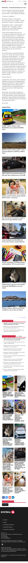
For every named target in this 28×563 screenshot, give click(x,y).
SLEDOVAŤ (5, 504)
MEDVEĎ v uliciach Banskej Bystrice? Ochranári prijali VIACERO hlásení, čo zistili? (14, 324)
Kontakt (5, 519)
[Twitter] (6, 497)
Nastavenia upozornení (8, 529)
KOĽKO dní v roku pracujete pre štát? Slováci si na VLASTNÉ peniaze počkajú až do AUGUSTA (14, 363)
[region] (12, 2)
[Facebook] (3, 497)
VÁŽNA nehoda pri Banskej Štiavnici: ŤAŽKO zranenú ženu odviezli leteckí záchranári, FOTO (14, 327)
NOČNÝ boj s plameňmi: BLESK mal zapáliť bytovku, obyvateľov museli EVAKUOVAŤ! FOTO (14, 330)
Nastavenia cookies (7, 527)
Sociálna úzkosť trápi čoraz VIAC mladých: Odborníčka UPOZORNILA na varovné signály (14, 346)
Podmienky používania (8, 524)
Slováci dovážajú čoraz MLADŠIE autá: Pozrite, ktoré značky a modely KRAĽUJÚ (14, 342)
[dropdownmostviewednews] (14, 334)
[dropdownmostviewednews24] (14, 374)
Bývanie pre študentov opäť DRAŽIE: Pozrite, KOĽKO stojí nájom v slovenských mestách (14, 353)
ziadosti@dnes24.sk (21, 541)
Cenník (5, 522)
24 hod (20, 336)
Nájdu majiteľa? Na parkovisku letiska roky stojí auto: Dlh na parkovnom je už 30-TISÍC (14, 339)
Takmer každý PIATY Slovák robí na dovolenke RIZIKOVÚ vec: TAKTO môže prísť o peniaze (13, 349)
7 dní (17, 336)
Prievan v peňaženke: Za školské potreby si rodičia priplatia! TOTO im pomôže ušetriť (14, 370)
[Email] (9, 497)
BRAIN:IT (4, 556)
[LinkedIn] (13, 497)
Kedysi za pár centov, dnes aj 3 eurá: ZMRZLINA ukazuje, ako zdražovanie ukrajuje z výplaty (13, 359)
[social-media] (2, 544)
